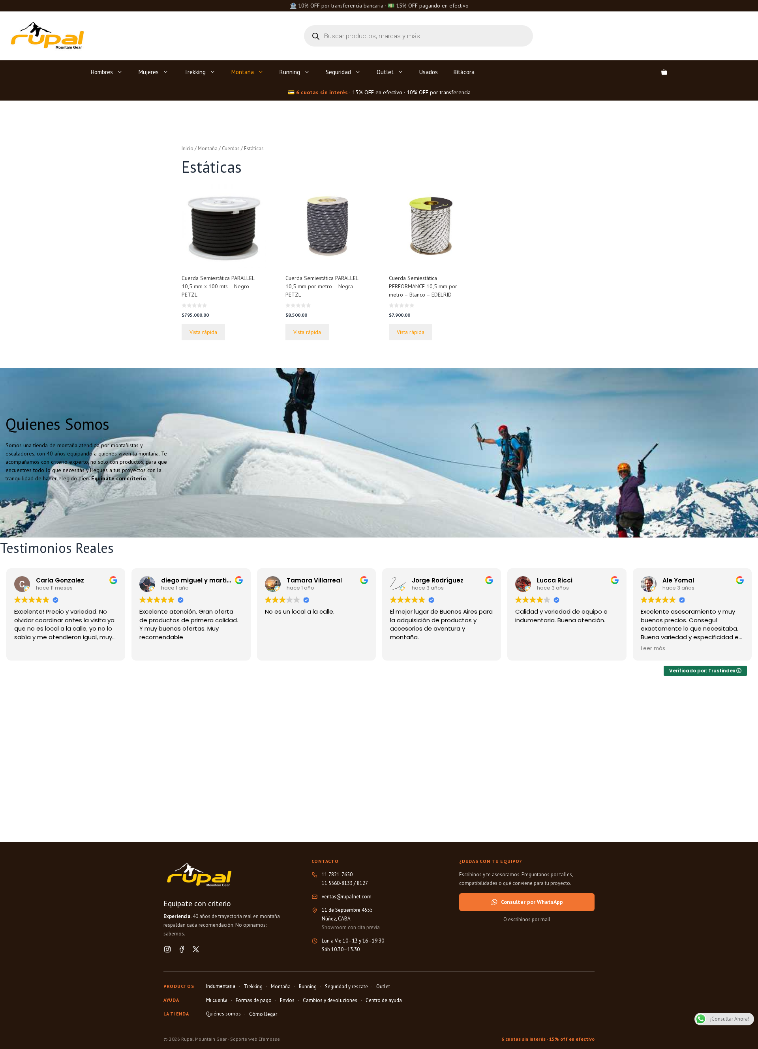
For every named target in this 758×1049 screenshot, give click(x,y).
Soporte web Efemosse (255, 1039)
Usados (428, 72)
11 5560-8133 (337, 883)
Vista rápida (203, 332)
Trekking (195, 72)
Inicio (187, 148)
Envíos (287, 1000)
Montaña (242, 72)
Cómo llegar (263, 1014)
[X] (196, 949)
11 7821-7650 (337, 874)
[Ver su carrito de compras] (664, 72)
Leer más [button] (653, 648)
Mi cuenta (216, 1000)
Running (290, 72)
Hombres (102, 72)
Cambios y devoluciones (330, 1000)
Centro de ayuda (384, 1000)
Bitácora (464, 72)
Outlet (385, 72)
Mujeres (149, 72)
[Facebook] (182, 949)
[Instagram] (167, 949)
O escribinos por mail (526, 919)
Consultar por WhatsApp (532, 901)
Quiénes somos (223, 1013)
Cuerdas (231, 148)
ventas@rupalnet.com (346, 896)
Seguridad (338, 72)
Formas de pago (254, 1000)
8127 (362, 883)
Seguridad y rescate (346, 986)
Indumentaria (220, 986)
